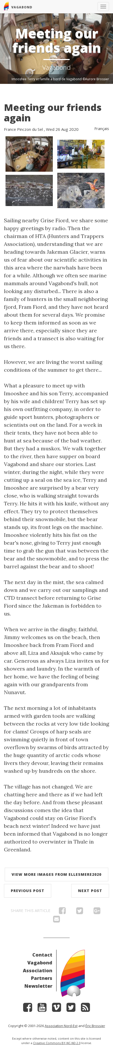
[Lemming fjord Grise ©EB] (81, 190)
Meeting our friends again (52, 112)
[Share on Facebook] (62, 912)
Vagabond (39, 962)
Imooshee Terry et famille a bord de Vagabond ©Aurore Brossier (60, 79)
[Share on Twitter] (79, 912)
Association (37, 970)
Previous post (27, 890)
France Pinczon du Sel (23, 129)
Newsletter (38, 986)
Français (101, 128)
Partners (41, 978)
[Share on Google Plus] (96, 912)
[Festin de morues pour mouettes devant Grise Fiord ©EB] (29, 190)
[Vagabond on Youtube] (42, 1009)
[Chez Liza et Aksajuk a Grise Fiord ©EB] (81, 153)
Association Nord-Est (61, 1025)
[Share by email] (56, 920)
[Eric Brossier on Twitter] (71, 1009)
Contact (42, 955)
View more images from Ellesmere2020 (56, 874)
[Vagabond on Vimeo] (56, 1009)
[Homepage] (72, 972)
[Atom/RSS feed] (85, 1009)
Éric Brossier (95, 1025)
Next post (90, 890)
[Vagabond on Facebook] (27, 1009)
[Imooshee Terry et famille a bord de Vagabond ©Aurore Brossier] (29, 153)
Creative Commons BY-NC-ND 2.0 (56, 1043)
